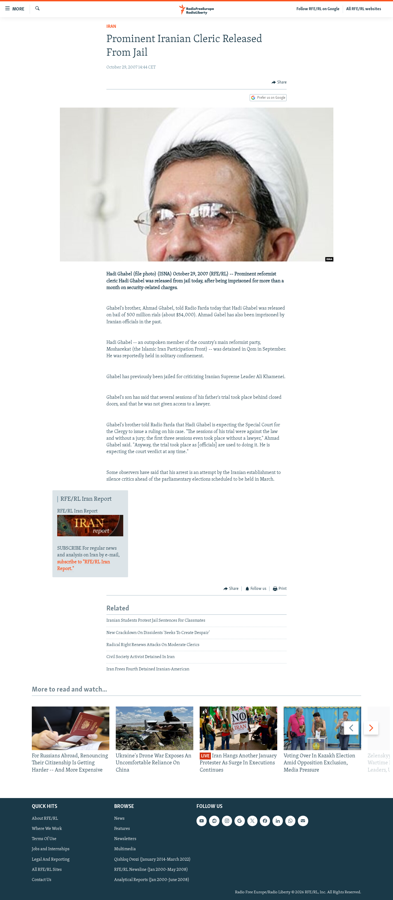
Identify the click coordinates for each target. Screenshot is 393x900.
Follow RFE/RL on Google (318, 9)
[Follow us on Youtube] (201, 821)
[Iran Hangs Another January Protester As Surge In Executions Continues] (238, 728)
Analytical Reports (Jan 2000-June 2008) (151, 880)
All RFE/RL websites (363, 9)
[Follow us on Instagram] (227, 821)
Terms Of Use (44, 839)
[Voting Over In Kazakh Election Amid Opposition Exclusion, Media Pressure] (322, 728)
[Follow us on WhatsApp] (290, 821)
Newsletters (125, 839)
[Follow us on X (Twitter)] (252, 821)
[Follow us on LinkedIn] (277, 821)
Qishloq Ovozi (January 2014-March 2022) (152, 859)
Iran (111, 26)
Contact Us (41, 880)
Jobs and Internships (51, 849)
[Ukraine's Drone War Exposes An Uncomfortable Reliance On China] (154, 728)
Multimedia (125, 849)
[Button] (279, 82)
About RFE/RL (45, 819)
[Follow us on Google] (239, 821)
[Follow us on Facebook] (265, 821)
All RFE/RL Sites (47, 870)
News (119, 819)
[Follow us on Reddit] (214, 821)
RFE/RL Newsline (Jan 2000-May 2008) (151, 870)
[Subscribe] (303, 821)
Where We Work (47, 829)
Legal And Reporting (51, 859)
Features (122, 829)
